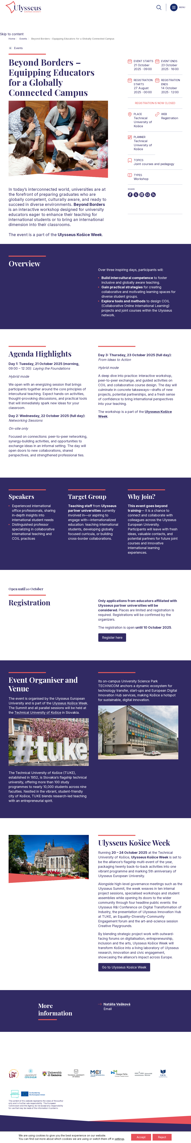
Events (23, 38)
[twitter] (136, 195)
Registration (169, 118)
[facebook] (130, 195)
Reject (162, 1137)
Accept (141, 1137)
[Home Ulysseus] (23, 7)
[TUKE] (79, 1076)
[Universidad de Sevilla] (17, 1076)
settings (119, 1138)
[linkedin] (141, 195)
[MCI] (100, 1076)
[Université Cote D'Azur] (34, 1076)
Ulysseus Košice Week (69, 703)
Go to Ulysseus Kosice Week (124, 967)
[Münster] (146, 1076)
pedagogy (167, 164)
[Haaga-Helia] (122, 1076)
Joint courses (143, 164)
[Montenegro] (166, 1076)
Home (12, 38)
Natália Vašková (117, 1004)
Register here (112, 637)
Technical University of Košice (143, 145)
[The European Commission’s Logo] (30, 1097)
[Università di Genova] (55, 1076)
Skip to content (12, 34)
